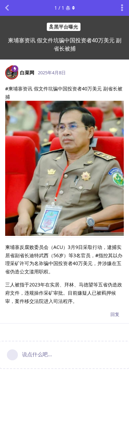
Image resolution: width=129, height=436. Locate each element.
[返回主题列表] (7, 8)
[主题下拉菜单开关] (122, 8)
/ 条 (62, 7)
